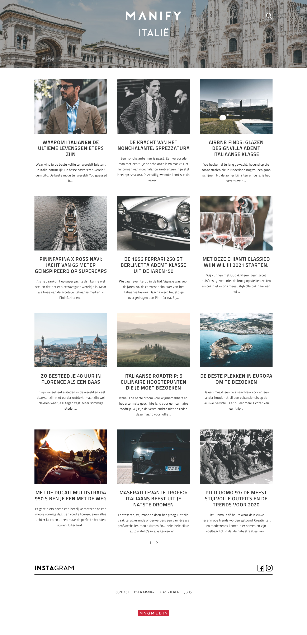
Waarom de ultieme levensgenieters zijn (71, 148)
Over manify (144, 592)
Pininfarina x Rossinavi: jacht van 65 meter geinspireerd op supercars (71, 265)
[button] (37, 16)
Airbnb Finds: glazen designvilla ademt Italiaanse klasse (236, 148)
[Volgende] (157, 543)
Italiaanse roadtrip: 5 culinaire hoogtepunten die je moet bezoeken (153, 382)
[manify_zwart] (153, 15)
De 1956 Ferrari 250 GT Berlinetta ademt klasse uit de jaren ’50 (153, 265)
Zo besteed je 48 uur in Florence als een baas (71, 379)
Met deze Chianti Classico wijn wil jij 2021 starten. (236, 262)
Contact (122, 592)
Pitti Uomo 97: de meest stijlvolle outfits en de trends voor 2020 (236, 498)
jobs (188, 592)
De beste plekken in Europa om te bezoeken (236, 379)
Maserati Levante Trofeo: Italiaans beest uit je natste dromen (153, 498)
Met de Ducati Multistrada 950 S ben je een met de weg (71, 495)
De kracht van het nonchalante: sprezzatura (154, 145)
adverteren (169, 592)
